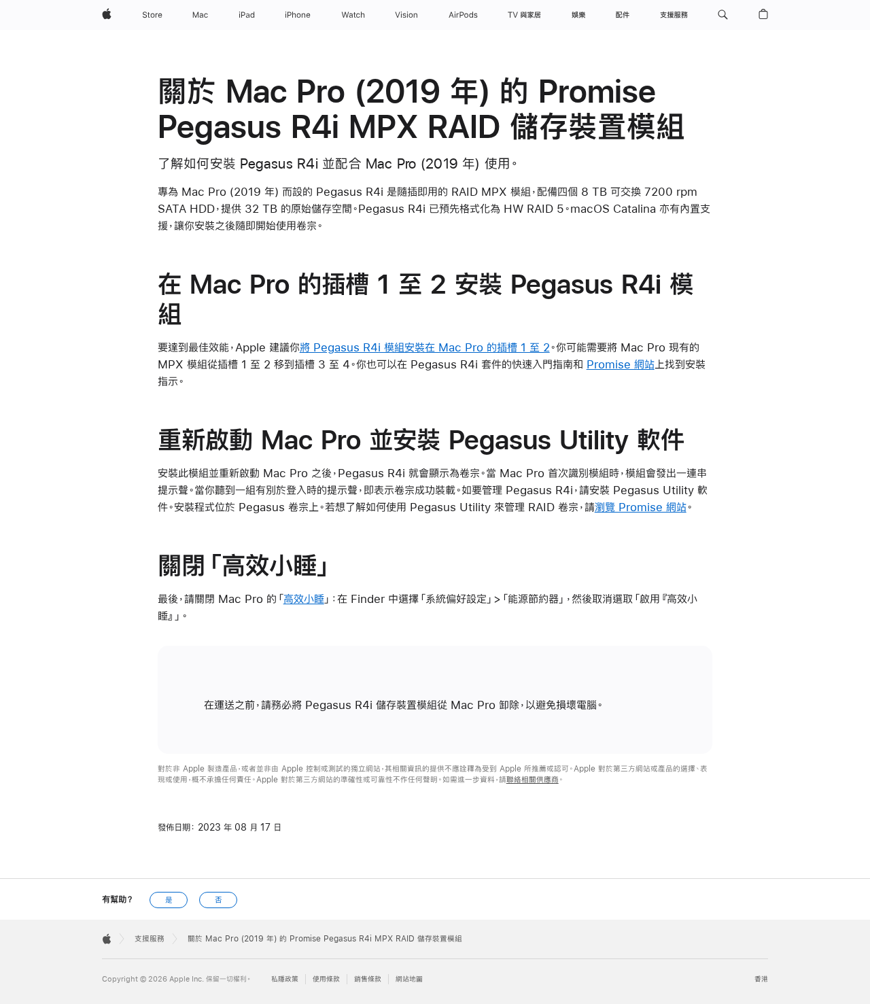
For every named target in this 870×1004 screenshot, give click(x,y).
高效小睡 (303, 598)
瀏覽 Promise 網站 (640, 507)
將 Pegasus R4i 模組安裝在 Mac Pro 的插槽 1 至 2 (425, 347)
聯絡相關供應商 (532, 780)
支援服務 (149, 939)
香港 (761, 979)
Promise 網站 (621, 364)
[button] (722, 15)
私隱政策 (284, 979)
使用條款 (326, 979)
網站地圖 (409, 979)
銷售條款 (367, 979)
